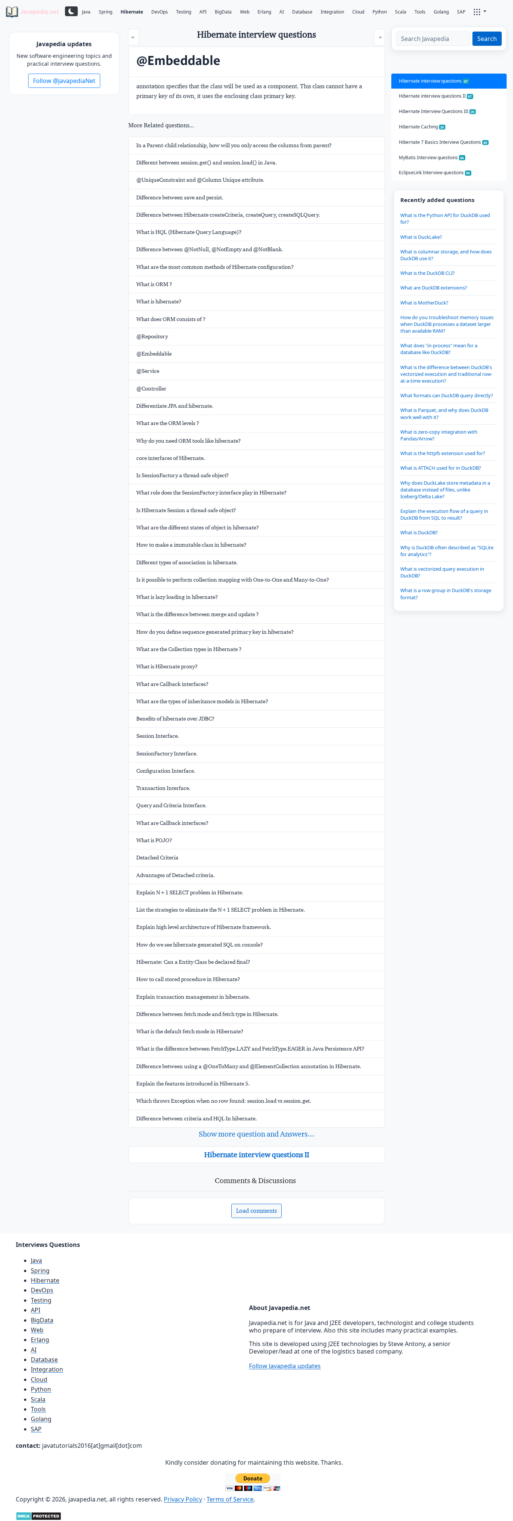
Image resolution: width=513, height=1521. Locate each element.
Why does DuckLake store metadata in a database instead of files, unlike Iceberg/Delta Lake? (445, 489)
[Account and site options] (480, 11)
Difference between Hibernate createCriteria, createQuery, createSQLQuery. (228, 214)
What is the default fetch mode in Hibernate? (189, 1031)
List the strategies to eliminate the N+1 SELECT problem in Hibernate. (220, 909)
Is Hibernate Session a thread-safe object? (186, 510)
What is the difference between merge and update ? (197, 614)
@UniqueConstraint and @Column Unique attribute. (200, 179)
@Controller (151, 388)
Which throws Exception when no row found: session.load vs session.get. (223, 1100)
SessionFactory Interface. (167, 753)
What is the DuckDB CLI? (427, 273)
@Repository (152, 336)
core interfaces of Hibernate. (170, 458)
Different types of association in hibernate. (187, 562)
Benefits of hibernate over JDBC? (175, 718)
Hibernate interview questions (433, 81)
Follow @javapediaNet (64, 81)
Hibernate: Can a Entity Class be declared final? (193, 962)
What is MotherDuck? (424, 302)
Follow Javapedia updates (285, 1366)
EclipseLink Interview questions (434, 172)
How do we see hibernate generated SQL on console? (199, 944)
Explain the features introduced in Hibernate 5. (193, 1083)
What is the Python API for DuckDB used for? (445, 218)
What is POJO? (154, 840)
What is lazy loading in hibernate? (177, 597)
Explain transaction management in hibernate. (193, 996)
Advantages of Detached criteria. (175, 875)
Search (487, 39)
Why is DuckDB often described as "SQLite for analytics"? (446, 551)
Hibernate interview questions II (256, 1154)
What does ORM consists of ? (170, 319)
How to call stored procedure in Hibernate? (188, 979)
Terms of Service (230, 1499)
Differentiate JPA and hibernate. (174, 405)
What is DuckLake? (421, 237)
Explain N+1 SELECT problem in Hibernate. (189, 892)
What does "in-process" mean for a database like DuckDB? (438, 349)
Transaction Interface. (163, 788)
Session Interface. (157, 736)
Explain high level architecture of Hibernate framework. (203, 927)
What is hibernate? (158, 301)
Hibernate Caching (421, 127)
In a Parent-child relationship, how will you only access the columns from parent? (234, 145)
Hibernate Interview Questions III (437, 111)
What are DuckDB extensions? (433, 287)
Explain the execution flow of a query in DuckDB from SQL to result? (444, 514)
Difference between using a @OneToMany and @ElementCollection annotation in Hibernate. (248, 1066)
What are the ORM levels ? (167, 423)
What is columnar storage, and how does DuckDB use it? (446, 255)
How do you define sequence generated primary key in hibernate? (215, 632)
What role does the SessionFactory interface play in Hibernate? (211, 492)
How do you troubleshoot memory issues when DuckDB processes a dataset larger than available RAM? (446, 324)
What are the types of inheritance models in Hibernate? (202, 701)
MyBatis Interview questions (431, 157)
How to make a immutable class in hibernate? (191, 544)
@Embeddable (154, 353)
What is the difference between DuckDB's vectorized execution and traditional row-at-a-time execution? (446, 374)
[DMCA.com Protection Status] (38, 1515)
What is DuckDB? (419, 532)
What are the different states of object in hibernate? (197, 527)
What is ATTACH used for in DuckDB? (440, 467)
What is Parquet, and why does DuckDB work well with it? (444, 413)
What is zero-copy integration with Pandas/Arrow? (438, 435)
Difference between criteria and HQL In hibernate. (196, 1118)
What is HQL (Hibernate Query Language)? (188, 232)
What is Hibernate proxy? (167, 666)
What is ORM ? (154, 284)
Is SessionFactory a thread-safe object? (182, 475)
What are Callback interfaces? (172, 684)
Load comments (256, 1210)
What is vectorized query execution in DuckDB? (442, 572)
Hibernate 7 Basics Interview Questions (443, 142)
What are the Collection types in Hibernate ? (188, 649)
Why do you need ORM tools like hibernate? (188, 440)
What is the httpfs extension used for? (442, 453)
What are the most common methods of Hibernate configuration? (215, 267)
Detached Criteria (157, 857)
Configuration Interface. (165, 770)
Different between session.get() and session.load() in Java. (206, 162)
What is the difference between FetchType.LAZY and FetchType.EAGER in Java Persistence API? (250, 1048)
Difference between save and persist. (179, 197)
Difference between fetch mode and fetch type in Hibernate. (207, 1014)
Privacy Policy (183, 1499)
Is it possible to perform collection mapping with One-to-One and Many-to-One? (232, 579)
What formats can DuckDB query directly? (446, 395)
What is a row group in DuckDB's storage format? (445, 593)
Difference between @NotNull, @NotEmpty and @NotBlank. (209, 249)
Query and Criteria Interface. (171, 805)
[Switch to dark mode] (71, 11)
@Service (147, 371)
